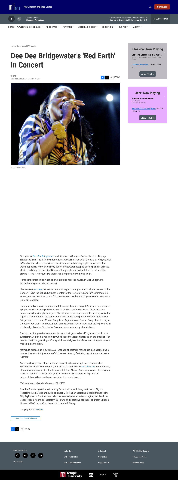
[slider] (23, 18)
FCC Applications (139, 457)
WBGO (39, 409)
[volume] (19, 19)
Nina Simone (88, 366)
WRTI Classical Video (72, 463)
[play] (11, 18)
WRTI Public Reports (141, 451)
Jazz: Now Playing (147, 93)
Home (11, 27)
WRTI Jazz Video (71, 457)
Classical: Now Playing (147, 49)
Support (123, 27)
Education (107, 27)
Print (117, 76)
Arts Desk (102, 451)
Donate (163, 6)
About (136, 27)
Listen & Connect (87, 27)
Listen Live (68, 451)
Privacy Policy (138, 463)
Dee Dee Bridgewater (44, 256)
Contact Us (102, 457)
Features (67, 27)
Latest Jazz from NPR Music (23, 46)
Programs (51, 27)
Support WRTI (103, 463)
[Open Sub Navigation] (42, 27)
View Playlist (148, 74)
